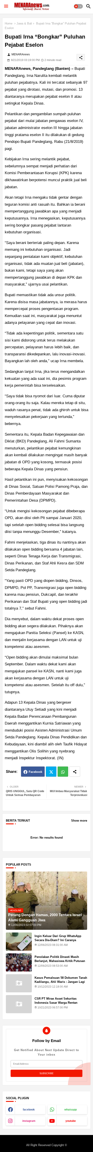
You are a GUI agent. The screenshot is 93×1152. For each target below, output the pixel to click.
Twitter (51, 771)
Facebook (35, 772)
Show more (79, 820)
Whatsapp (63, 771)
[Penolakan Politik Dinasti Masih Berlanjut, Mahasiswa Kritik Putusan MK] (19, 962)
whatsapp (70, 1109)
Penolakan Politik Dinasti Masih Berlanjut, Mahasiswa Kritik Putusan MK (60, 961)
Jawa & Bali (24, 23)
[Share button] (74, 771)
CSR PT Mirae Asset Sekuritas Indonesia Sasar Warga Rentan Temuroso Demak (56, 1002)
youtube (70, 1121)
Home (8, 23)
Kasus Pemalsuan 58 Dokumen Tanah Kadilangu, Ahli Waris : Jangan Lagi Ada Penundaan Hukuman (61, 982)
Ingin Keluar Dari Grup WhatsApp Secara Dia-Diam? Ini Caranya (58, 938)
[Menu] (6, 6)
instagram (28, 1121)
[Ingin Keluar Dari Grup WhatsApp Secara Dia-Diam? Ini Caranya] (19, 941)
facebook (29, 1109)
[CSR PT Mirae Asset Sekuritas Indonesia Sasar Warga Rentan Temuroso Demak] (19, 1004)
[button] (78, 6)
